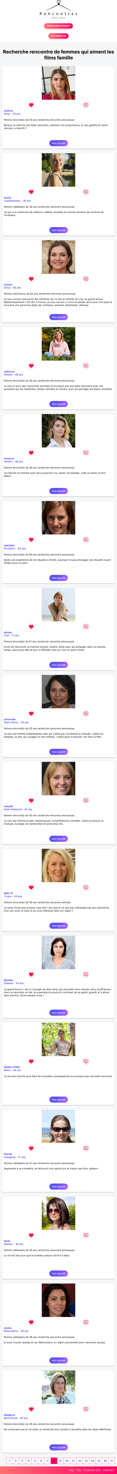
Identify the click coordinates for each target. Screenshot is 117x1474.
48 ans (19, 374)
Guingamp (10, 1157)
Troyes (8, 896)
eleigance (9, 1414)
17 (111, 1460)
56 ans (18, 896)
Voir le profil (59, 143)
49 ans (24, 1417)
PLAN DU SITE (92, 1470)
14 (92, 1460)
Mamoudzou (11, 1330)
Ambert (8, 461)
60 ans (22, 548)
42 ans (28, 809)
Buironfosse (10, 1417)
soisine (8, 284)
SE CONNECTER (58, 36)
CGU (79, 1470)
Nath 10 (8, 893)
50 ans (16, 113)
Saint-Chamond (13, 809)
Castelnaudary (12, 200)
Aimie (7, 1240)
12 (79, 1460)
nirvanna (9, 458)
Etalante (8, 983)
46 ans (19, 461)
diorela (8, 632)
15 (99, 1460)
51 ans (15, 635)
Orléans (8, 374)
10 (67, 1460)
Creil (6, 635)
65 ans (17, 287)
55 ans (25, 722)
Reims (7, 1070)
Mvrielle (8, 980)
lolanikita (9, 545)
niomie (8, 1327)
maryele (8, 806)
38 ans (27, 200)
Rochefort (9, 548)
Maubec (8, 1244)
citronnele (10, 719)
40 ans (19, 1244)
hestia (7, 197)
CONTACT (109, 1470)
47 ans (22, 1157)
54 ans (20, 983)
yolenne (8, 110)
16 (105, 1460)
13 (86, 1460)
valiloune (9, 371)
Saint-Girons (11, 722)
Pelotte (8, 1154)
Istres (7, 113)
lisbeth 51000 (12, 1067)
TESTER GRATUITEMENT (58, 26)
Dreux (7, 287)
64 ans (17, 1070)
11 (73, 1460)
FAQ (71, 1470)
